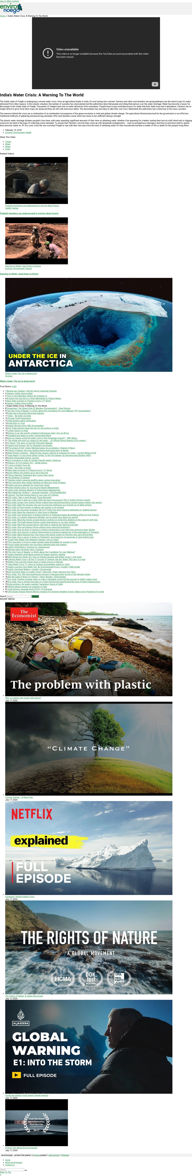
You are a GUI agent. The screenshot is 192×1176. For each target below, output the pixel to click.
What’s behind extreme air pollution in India (27, 587)
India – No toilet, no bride (19, 416)
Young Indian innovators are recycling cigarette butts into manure (37, 544)
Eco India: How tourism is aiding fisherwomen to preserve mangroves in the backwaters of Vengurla (53, 532)
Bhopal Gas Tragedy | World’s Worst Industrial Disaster (32, 391)
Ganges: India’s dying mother (20, 393)
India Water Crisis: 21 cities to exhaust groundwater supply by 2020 (39, 564)
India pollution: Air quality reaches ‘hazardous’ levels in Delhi (35, 584)
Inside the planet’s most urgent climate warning (26, 1095)
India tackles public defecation (22, 421)
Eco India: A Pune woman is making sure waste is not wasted (36, 507)
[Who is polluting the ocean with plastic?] (88, 695)
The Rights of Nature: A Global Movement (24, 996)
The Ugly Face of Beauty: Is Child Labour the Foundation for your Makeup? (41, 552)
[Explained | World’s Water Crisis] (88, 894)
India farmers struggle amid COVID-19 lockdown (30, 589)
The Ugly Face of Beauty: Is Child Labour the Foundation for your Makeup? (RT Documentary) (49, 411)
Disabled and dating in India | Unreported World (29, 435)
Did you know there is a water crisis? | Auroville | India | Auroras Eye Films (42, 572)
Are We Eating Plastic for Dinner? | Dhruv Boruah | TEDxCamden (37, 577)
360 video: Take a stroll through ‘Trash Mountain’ (29, 497)
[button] (8, 141)
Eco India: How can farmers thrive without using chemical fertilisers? (39, 527)
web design (54, 1155)
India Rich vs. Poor (16, 423)
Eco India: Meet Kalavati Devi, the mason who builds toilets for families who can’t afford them (50, 534)
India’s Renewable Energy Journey (23, 458)
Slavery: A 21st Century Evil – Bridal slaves (27, 463)
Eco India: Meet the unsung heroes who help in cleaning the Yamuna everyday (43, 525)
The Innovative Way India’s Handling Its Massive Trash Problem (37, 482)
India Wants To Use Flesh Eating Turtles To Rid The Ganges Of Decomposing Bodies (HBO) (49, 455)
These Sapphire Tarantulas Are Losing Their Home (31, 475)
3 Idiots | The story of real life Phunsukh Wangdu (30, 443)
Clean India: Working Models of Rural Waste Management (34, 490)
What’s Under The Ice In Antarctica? (17, 381)
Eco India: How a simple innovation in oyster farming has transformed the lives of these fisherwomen (54, 582)
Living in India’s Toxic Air (19, 465)
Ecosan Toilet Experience (19, 418)
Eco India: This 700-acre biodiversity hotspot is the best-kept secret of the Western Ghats (49, 574)
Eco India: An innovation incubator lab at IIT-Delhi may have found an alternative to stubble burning (52, 510)
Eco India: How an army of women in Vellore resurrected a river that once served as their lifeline (51, 530)
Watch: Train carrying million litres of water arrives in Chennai (35, 562)
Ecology (8, 132)
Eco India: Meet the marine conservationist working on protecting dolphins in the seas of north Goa (53, 520)
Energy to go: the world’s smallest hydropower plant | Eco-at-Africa (38, 433)
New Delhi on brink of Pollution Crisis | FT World (29, 401)
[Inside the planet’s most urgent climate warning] (88, 1093)
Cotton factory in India (18, 430)
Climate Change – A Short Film (19, 797)
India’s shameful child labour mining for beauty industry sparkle (36, 554)
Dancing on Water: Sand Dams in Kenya (19, 274)
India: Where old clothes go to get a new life (28, 473)
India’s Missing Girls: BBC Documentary (26, 425)
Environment (19, 132)
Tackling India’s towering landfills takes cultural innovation (34, 480)
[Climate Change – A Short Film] (88, 795)
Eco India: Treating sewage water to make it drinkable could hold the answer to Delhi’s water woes (52, 579)
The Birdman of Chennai (19, 478)
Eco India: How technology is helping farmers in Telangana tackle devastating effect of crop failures (53, 515)
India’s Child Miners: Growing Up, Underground (29, 547)
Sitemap (65, 1155)
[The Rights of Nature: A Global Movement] (88, 993)
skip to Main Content (9, 1)
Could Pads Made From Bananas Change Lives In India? (33, 539)
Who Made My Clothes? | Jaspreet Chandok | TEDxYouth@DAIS (37, 492)
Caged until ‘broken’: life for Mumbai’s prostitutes (30, 445)
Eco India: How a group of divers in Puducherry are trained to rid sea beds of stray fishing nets (51, 537)
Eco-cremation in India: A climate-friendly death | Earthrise (34, 460)
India (14, 386)
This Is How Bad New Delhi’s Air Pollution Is (27, 396)
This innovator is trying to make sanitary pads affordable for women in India (42, 542)
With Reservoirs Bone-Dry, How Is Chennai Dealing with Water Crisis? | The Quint (45, 557)
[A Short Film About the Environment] (36, 1145)
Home (2, 16)
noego (37, 1155)
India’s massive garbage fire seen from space (29, 485)
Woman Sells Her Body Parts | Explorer (26, 549)
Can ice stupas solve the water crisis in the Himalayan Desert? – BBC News (42, 438)
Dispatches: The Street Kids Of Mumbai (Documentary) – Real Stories (38, 408)
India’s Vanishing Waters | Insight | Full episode (29, 569)
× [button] (0, 1175)
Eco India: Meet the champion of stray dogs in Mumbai (32, 512)
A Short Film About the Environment (21, 1148)
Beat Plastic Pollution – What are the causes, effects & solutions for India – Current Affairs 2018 (52, 453)
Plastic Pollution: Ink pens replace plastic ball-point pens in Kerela (38, 450)
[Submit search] (26, 1170)
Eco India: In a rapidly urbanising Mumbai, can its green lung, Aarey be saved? (43, 517)
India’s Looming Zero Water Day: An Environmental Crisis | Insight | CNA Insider (44, 567)
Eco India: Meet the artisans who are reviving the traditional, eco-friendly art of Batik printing (49, 505)
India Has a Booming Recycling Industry (26, 413)
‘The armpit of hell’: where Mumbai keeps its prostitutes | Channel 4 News (41, 448)
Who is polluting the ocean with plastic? (23, 698)
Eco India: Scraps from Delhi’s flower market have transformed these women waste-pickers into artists (55, 502)
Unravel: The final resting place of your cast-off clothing (33, 495)
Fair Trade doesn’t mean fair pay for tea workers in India (33, 428)
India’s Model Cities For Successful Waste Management (33, 487)
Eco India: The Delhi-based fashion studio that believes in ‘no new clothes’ (42, 522)
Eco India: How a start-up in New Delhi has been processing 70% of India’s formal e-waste (49, 500)
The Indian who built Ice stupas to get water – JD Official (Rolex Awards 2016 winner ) (47, 440)
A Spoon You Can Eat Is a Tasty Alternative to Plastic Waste (34, 398)
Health (28, 132)
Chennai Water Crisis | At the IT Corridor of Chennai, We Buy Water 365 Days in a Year (46, 559)
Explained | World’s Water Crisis (19, 896)
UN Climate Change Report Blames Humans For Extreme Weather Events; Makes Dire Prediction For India (56, 591)
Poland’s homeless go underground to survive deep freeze (29, 213)
